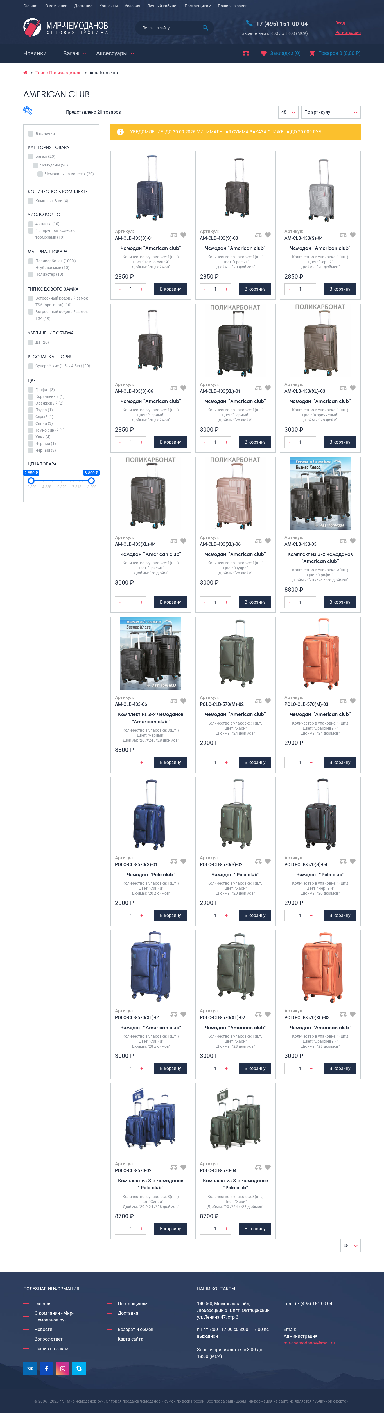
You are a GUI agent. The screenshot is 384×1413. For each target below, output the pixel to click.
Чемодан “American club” (151, 248)
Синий (44, 423)
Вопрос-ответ (49, 1339)
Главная (31, 6)
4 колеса (47, 224)
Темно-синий (50, 430)
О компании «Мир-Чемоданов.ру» (54, 1317)
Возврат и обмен (135, 1329)
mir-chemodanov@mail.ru (309, 1343)
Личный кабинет (162, 6)
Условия (132, 6)
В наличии (45, 133)
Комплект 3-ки (51, 200)
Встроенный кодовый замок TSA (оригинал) (61, 301)
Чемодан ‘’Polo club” (151, 874)
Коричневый (50, 396)
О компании (56, 6)
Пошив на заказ (232, 6)
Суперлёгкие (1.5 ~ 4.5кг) (62, 366)
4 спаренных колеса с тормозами (55, 233)
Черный (45, 443)
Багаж (45, 156)
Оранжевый (49, 403)
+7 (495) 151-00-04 (282, 23)
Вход (340, 23)
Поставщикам (198, 6)
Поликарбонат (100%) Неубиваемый (55, 264)
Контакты (108, 6)
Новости (43, 1329)
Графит (45, 389)
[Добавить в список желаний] (183, 235)
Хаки (43, 437)
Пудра (44, 410)
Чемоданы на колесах (69, 174)
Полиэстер (49, 274)
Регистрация (348, 32)
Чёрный (45, 450)
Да (42, 342)
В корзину (170, 289)
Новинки (35, 53)
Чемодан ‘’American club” (235, 401)
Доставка (83, 6)
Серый (44, 416)
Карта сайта (130, 1339)
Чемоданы (54, 165)
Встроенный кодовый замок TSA (61, 315)
